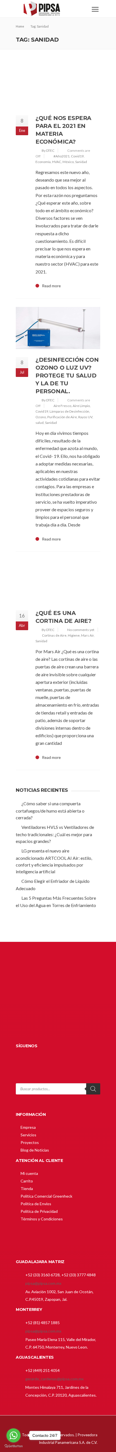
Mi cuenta (29, 1173)
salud (39, 422)
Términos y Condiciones (42, 1218)
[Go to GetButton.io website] (14, 1446)
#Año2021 (61, 156)
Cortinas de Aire (54, 635)
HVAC (56, 162)
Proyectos (30, 1142)
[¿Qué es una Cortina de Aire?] (58, 581)
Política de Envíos (36, 1203)
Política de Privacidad (39, 1211)
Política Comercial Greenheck (46, 1196)
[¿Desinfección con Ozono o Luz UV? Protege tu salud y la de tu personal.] (58, 328)
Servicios (28, 1134)
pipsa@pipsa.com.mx (43, 1283)
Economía (43, 162)
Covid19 (77, 156)
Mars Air (87, 635)
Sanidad (81, 162)
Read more (51, 286)
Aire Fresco (62, 406)
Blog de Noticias (35, 1150)
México (68, 162)
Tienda (27, 1188)
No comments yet (80, 630)
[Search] (93, 1088)
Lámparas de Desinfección (69, 411)
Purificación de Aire (62, 417)
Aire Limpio (81, 406)
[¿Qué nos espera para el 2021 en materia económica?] (58, 86)
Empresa (28, 1127)
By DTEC (48, 150)
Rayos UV (85, 417)
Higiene (74, 635)
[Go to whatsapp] (13, 1435)
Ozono (40, 417)
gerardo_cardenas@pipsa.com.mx (54, 1378)
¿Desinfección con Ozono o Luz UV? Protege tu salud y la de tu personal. (67, 375)
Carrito (27, 1181)
